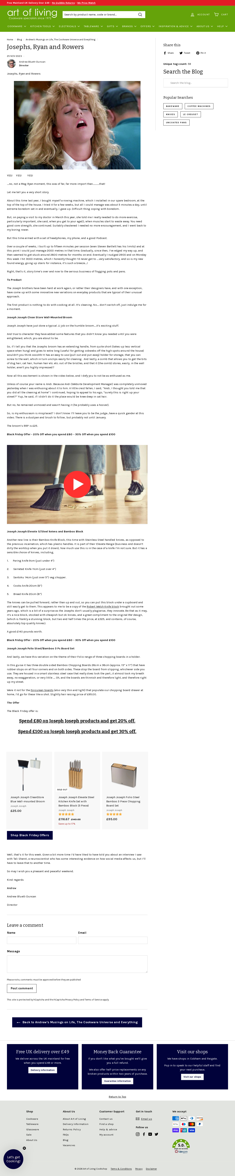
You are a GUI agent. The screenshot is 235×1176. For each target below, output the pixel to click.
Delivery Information (75, 1124)
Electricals (67, 26)
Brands (127, 26)
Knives (170, 114)
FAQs (66, 1134)
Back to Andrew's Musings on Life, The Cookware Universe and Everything (80, 1022)
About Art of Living (74, 1118)
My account (106, 1134)
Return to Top (117, 1096)
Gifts (110, 26)
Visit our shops (192, 1076)
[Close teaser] (24, 1148)
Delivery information (43, 1070)
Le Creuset (190, 114)
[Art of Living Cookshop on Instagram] (138, 1134)
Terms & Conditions (121, 1168)
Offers (146, 26)
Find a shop (106, 1124)
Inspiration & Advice (174, 26)
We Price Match (86, 2)
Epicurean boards (42, 690)
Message (13, 951)
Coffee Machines (199, 106)
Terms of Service (93, 999)
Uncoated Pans (176, 122)
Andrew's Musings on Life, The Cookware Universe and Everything (60, 39)
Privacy (138, 1168)
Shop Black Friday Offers (30, 835)
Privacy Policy (72, 999)
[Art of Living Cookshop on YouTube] (150, 1134)
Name (11, 932)
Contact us (106, 1118)
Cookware (15, 26)
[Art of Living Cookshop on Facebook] (144, 1134)
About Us (203, 26)
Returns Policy (72, 1129)
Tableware (91, 26)
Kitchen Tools (40, 26)
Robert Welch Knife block (103, 606)
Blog (19, 39)
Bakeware (173, 106)
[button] (190, 1147)
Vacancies (69, 1145)
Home (10, 39)
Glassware (32, 1129)
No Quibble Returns (63, 2)
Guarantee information (117, 1081)
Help (220, 26)
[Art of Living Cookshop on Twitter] (156, 1134)
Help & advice (108, 1129)
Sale (29, 1134)
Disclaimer (151, 1168)
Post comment (22, 988)
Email (82, 932)
